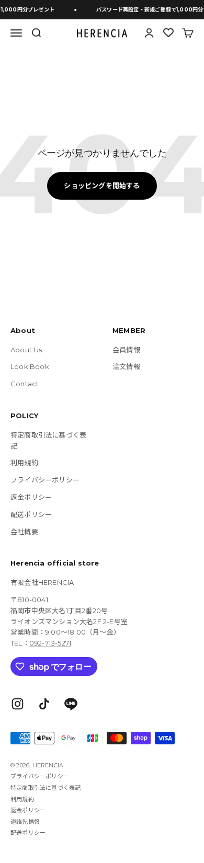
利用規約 (24, 462)
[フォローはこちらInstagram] (17, 704)
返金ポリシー (31, 497)
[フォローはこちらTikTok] (44, 704)
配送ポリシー (31, 514)
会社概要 (24, 531)
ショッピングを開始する (102, 185)
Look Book (29, 366)
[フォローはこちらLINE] (71, 704)
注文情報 (126, 366)
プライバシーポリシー (45, 480)
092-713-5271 (50, 643)
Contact (24, 383)
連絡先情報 (25, 821)
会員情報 (126, 350)
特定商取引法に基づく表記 (48, 440)
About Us (26, 350)
